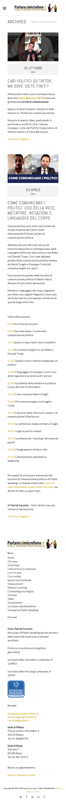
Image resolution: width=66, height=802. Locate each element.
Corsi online (14, 576)
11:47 (11, 360)
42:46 (11, 423)
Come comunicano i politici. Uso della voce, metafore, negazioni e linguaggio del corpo (32, 210)
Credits (36, 792)
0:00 (10, 323)
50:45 (11, 438)
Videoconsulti (15, 583)
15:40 (11, 371)
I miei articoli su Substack (22, 568)
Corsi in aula (14, 572)
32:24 (11, 394)
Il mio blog (13, 565)
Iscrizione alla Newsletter (22, 606)
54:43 (11, 456)
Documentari (15, 602)
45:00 (11, 431)
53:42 (11, 449)
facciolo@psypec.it (18, 720)
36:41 (11, 401)
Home (11, 557)
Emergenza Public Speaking (23, 610)
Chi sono (12, 561)
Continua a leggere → (20, 138)
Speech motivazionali (19, 580)
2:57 (10, 342)
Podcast (12, 595)
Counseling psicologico (21, 591)
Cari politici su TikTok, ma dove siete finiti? (30, 83)
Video (11, 598)
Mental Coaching (17, 587)
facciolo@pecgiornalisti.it (22, 717)
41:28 (11, 412)
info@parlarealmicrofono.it (23, 713)
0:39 (10, 331)
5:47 (10, 349)
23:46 (11, 383)
